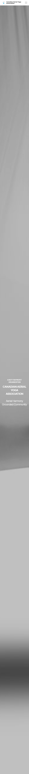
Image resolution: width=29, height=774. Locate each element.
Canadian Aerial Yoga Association (13, 2)
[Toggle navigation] (26, 3)
